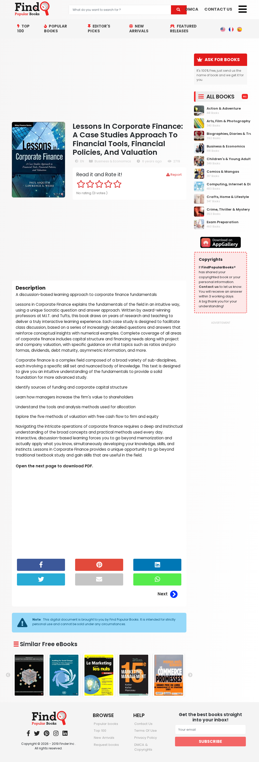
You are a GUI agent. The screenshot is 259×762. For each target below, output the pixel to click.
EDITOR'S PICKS (99, 28)
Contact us (209, 287)
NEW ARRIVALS (138, 28)
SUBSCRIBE (210, 741)
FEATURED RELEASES (183, 28)
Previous (8, 675)
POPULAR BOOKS (55, 28)
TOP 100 (23, 28)
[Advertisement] (99, 80)
